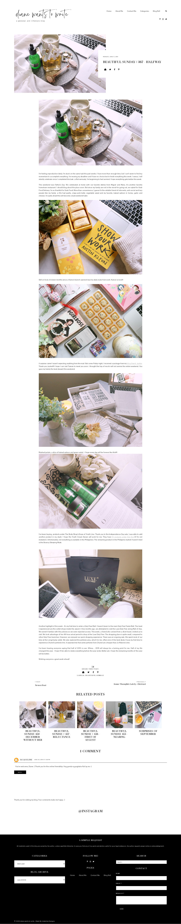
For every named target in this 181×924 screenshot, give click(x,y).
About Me (119, 11)
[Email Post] (92, 666)
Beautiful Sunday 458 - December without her (32, 735)
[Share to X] (110, 69)
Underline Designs (48, 921)
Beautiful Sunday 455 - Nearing (119, 733)
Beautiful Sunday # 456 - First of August (90, 735)
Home (109, 11)
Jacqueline (26, 760)
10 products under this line (123, 537)
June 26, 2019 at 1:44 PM (42, 759)
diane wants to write (27, 921)
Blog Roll (156, 11)
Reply (20, 772)
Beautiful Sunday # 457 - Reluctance (61, 733)
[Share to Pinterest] (119, 69)
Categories (144, 11)
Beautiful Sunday (94, 675)
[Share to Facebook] (114, 69)
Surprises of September (148, 732)
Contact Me (131, 11)
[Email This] (105, 69)
